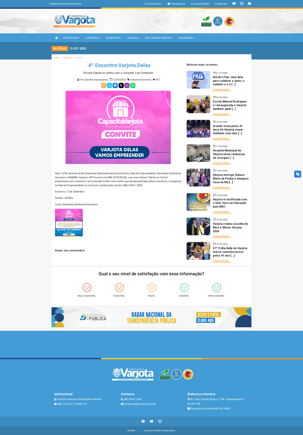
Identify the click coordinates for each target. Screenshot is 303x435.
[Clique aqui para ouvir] (127, 85)
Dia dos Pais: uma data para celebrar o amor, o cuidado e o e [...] (228, 80)
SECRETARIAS (113, 37)
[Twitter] (121, 85)
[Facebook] (115, 85)
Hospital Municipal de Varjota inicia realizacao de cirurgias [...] (229, 154)
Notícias (67, 57)
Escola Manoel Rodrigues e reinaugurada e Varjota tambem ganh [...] (230, 105)
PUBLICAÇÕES (186, 37)
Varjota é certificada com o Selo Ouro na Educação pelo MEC (230, 203)
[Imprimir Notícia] (103, 85)
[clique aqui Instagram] (160, 421)
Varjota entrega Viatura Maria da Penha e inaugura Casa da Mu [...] (231, 178)
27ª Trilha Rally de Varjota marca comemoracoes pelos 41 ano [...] (230, 252)
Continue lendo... (222, 89)
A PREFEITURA (71, 37)
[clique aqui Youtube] (152, 421)
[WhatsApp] (132, 85)
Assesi (139, 430)
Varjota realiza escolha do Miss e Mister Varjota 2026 (230, 227)
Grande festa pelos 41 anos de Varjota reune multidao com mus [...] (228, 129)
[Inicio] (56, 37)
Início (57, 57)
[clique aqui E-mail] (143, 421)
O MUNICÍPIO (92, 37)
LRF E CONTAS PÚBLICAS (158, 37)
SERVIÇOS (133, 37)
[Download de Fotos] (109, 85)
